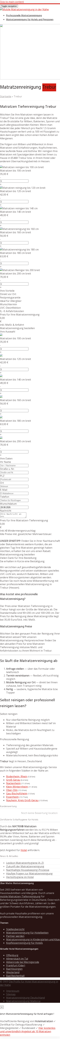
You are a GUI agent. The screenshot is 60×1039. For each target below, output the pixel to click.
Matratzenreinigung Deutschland (25, 997)
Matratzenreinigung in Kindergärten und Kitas (33, 939)
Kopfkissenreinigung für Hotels (24, 943)
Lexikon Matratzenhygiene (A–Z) (25, 863)
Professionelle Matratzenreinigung (24, 16)
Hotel (24, 850)
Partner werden (15, 936)
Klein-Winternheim (17, 786)
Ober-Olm (12, 790)
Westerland (12, 972)
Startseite (5, 96)
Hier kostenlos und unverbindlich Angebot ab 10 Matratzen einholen (27, 1031)
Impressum (12, 991)
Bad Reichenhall (15, 975)
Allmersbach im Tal (17, 958)
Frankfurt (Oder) (15, 965)
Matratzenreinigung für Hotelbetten (27, 932)
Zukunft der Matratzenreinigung (25, 866)
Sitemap (11, 994)
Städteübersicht (15, 929)
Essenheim (12, 797)
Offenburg (12, 955)
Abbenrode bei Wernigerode (22, 962)
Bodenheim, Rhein (16, 776)
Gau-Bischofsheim (16, 793)
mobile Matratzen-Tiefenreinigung (20, 896)
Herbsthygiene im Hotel (20, 877)
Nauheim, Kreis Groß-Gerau (22, 800)
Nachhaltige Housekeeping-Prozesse (27, 870)
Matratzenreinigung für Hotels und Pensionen (29, 20)
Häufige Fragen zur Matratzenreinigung (29, 873)
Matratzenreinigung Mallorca (23, 1001)
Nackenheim (13, 783)
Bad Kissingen (14, 969)
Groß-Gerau (13, 780)
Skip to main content (12, 1)
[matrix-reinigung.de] (24, 9)
